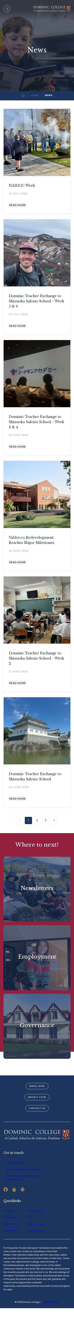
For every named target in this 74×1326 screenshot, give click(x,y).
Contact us (37, 1108)
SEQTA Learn (35, 1224)
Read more (17, 205)
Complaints (10, 1230)
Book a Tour (37, 1097)
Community (10, 1224)
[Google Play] (22, 1189)
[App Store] (14, 1189)
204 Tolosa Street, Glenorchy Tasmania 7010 (23, 1177)
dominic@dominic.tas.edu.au (23, 1169)
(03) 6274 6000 (15, 1162)
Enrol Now (37, 1086)
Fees (30, 1217)
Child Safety (10, 1217)
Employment (35, 1210)
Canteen (8, 1210)
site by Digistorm (50, 1302)
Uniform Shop (35, 1230)
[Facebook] (5, 1189)
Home (35, 95)
